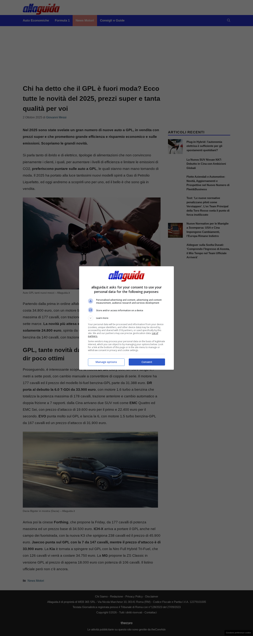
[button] (126, 318)
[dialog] (126, 318)
